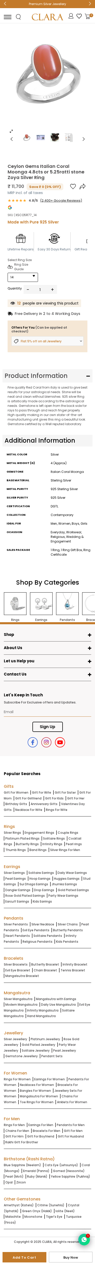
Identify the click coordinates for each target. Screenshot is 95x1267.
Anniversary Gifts (44, 804)
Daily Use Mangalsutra (58, 1004)
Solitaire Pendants (47, 936)
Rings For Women (17, 1079)
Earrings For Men (40, 1125)
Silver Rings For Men (65, 850)
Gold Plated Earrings (73, 890)
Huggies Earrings (67, 878)
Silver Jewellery (15, 1039)
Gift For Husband (71, 1136)
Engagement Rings (39, 832)
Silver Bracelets (16, 964)
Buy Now (70, 1257)
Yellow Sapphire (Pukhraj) (70, 1176)
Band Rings (38, 850)
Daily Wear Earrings (72, 873)
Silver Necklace (42, 924)
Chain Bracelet (45, 970)
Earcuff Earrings (17, 901)
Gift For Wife (41, 792)
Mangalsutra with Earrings (56, 999)
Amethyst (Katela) (19, 1205)
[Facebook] (33, 742)
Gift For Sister (65, 792)
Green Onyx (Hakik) (37, 1211)
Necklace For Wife (28, 810)
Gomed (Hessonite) (69, 1171)
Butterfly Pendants (68, 930)
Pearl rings (74, 844)
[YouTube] (60, 742)
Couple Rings (68, 832)
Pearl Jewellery (64, 1050)
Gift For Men (73, 1131)
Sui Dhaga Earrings (34, 884)
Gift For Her (75, 798)
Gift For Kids (54, 798)
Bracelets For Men (46, 1131)
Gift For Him (14, 1136)
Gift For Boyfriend (40, 1136)
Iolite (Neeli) (65, 1211)
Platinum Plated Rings (22, 838)
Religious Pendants (37, 941)
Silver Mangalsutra (18, 999)
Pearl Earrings (15, 878)
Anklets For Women (72, 1102)
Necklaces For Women (37, 1085)
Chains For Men (17, 1131)
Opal (9, 1182)
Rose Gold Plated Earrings (25, 895)
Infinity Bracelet (75, 964)
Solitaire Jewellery (36, 1050)
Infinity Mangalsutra (43, 1010)
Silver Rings (12, 832)
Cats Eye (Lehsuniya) (61, 1165)
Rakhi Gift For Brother (21, 1142)
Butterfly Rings (27, 844)
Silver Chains (68, 924)
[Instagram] (46, 742)
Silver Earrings (14, 873)
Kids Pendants (67, 941)
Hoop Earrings (39, 878)
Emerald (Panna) (36, 1171)
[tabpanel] (47, 82)
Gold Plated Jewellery (38, 1045)
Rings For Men (14, 1125)
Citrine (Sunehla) (50, 1205)
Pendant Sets (52, 1056)
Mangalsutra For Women (39, 1096)
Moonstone (33, 1216)
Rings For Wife (56, 810)
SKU (10, 215)
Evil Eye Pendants (36, 930)
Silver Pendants (16, 924)
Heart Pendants (17, 936)
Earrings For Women (49, 1079)
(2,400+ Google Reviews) (61, 200)
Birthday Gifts (16, 804)
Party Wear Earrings (63, 895)
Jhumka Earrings (64, 884)
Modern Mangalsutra (21, 1004)
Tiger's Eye (54, 1216)
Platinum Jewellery (45, 1039)
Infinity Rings (52, 844)
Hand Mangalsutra (41, 1016)
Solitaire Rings (54, 838)
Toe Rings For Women (36, 1102)
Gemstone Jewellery (21, 1056)
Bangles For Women (35, 1090)
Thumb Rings (15, 850)
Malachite (13, 1216)
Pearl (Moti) (14, 1176)
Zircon (21, 1182)
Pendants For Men (71, 1125)
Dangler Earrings (17, 890)
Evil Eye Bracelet (17, 970)
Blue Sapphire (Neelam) (22, 1165)
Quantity (15, 288)
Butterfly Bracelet (45, 964)
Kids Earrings (42, 901)
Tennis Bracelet (73, 970)
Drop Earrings (44, 890)
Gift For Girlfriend (28, 798)
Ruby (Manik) (37, 1176)
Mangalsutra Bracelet (22, 976)
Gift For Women (16, 792)
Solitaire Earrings (41, 873)
